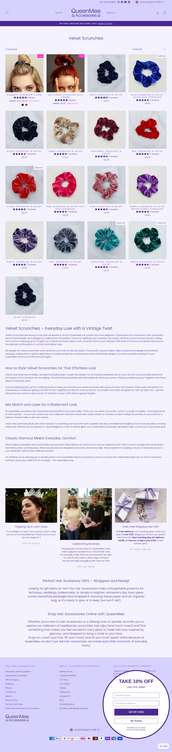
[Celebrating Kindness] (86, 514)
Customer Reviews (68, 675)
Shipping (9, 684)
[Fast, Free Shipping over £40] (141, 505)
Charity (63, 688)
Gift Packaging (12, 680)
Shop (59, 12)
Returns (8, 688)
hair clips (100, 626)
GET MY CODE (136, 712)
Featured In (65, 692)
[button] (20, 97)
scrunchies (18, 335)
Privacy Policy (11, 700)
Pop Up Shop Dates (14, 704)
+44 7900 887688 (107, 2)
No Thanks (136, 721)
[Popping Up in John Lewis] (31, 505)
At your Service (140, 549)
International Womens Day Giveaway (22, 708)
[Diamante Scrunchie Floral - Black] (22, 105)
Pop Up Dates (31, 543)
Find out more (86, 567)
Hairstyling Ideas (67, 704)
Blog (61, 700)
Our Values (65, 684)
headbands (68, 626)
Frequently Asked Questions (18, 671)
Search (8, 696)
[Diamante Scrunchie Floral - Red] (26, 105)
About (111, 12)
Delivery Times (66, 671)
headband (129, 423)
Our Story (64, 680)
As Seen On (65, 696)
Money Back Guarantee (16, 675)
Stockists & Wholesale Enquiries (74, 708)
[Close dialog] (169, 673)
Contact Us (10, 692)
